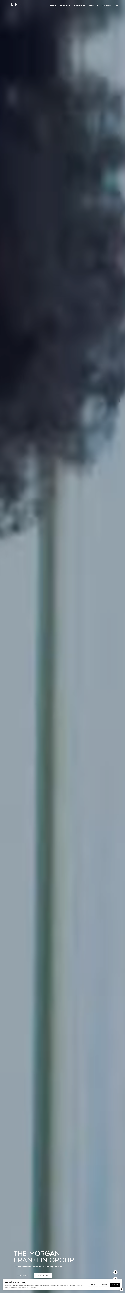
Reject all (93, 1284)
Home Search (79, 5)
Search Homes (23, 1275)
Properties (64, 5)
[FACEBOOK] (115, 1272)
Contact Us (93, 5)
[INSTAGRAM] (115, 1279)
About (52, 5)
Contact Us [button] (43, 1275)
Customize (104, 1284)
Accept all (115, 1284)
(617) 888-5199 (106, 5)
